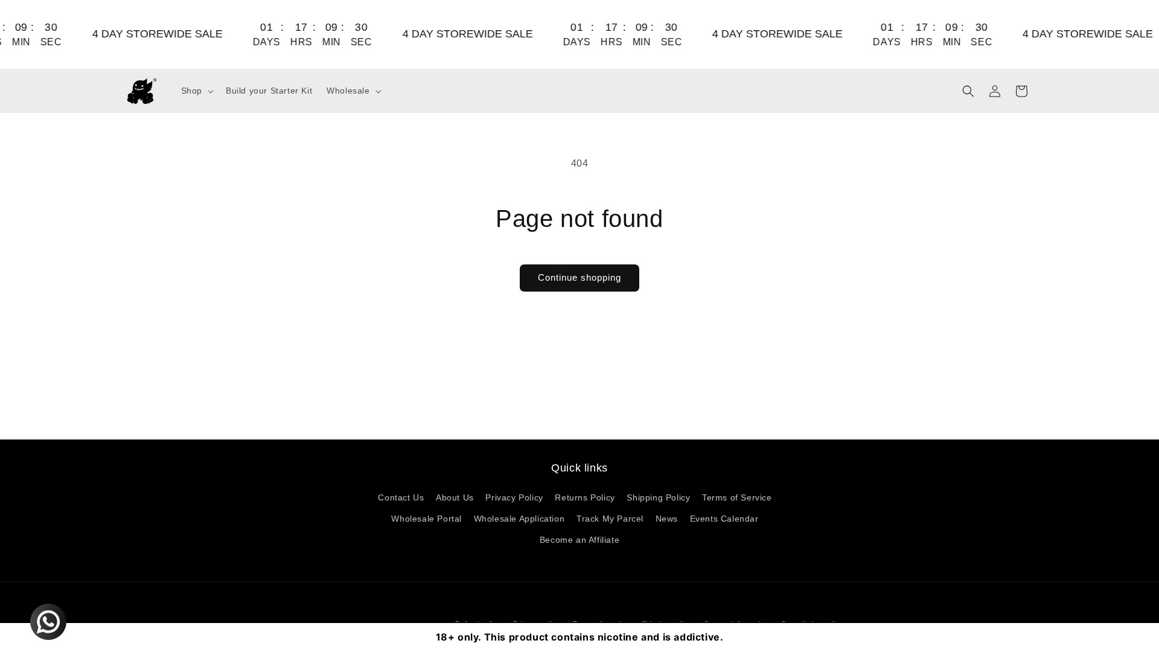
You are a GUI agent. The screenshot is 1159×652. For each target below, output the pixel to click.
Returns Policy (585, 497)
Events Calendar (724, 518)
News (667, 518)
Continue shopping (579, 277)
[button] (196, 90)
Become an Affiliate (579, 540)
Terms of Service (737, 497)
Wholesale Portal (426, 518)
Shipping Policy (658, 497)
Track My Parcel (609, 518)
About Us (455, 497)
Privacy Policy (514, 497)
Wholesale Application (519, 518)
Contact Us (401, 497)
